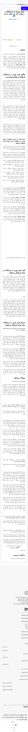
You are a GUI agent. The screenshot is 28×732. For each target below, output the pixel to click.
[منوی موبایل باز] (26, 1)
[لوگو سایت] (12, 1)
